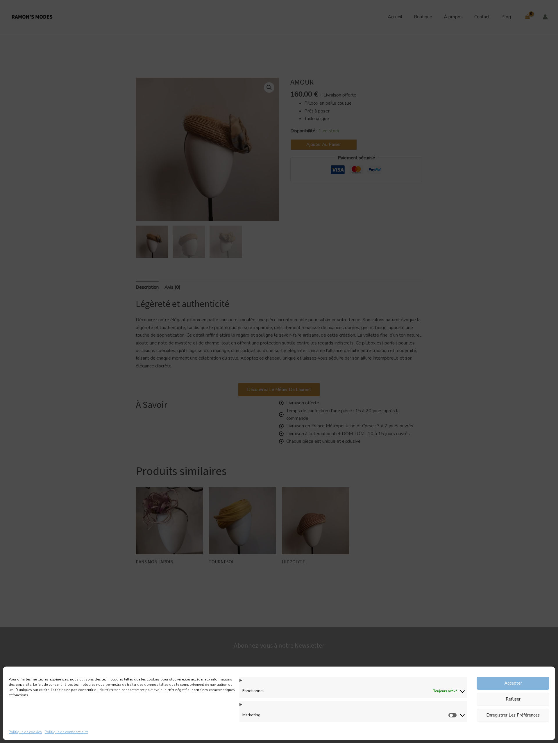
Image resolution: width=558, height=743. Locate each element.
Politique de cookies (25, 732)
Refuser (513, 699)
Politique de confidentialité (66, 732)
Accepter (513, 683)
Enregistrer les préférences (513, 715)
